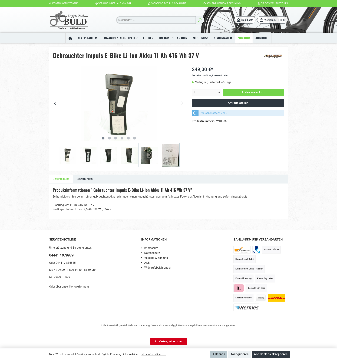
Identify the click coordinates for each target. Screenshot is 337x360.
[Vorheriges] (55, 103)
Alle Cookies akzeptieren (271, 354)
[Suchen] (200, 20)
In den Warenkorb (253, 92)
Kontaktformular (79, 286)
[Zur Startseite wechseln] (68, 20)
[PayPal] (256, 249)
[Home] (70, 38)
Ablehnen (219, 354)
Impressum (151, 248)
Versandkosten (159, 325)
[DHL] (276, 297)
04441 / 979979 (61, 255)
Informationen (154, 239)
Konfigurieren (239, 354)
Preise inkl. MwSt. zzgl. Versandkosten (210, 75)
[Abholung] (260, 297)
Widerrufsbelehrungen (157, 267)
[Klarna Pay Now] (238, 288)
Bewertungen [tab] (85, 179)
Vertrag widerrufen (171, 341)
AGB (147, 262)
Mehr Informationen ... (153, 354)
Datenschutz (152, 253)
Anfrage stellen (238, 103)
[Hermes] (246, 307)
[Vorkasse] (242, 249)
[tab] (61, 179)
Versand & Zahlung (156, 257)
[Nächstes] (182, 103)
